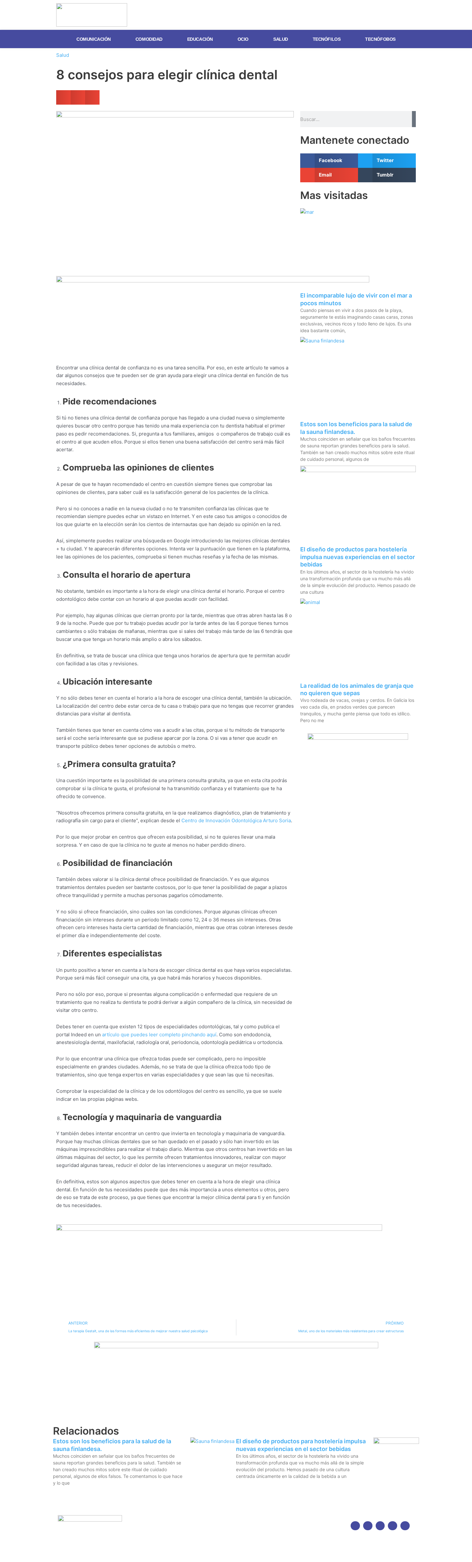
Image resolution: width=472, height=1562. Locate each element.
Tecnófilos (327, 39)
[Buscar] (414, 119)
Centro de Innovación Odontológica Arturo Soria (236, 820)
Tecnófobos (380, 39)
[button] (63, 97)
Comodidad (148, 39)
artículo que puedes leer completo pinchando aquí (159, 1034)
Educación (200, 39)
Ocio (243, 39)
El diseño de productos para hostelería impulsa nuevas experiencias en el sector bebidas (357, 557)
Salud (280, 39)
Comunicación (93, 39)
